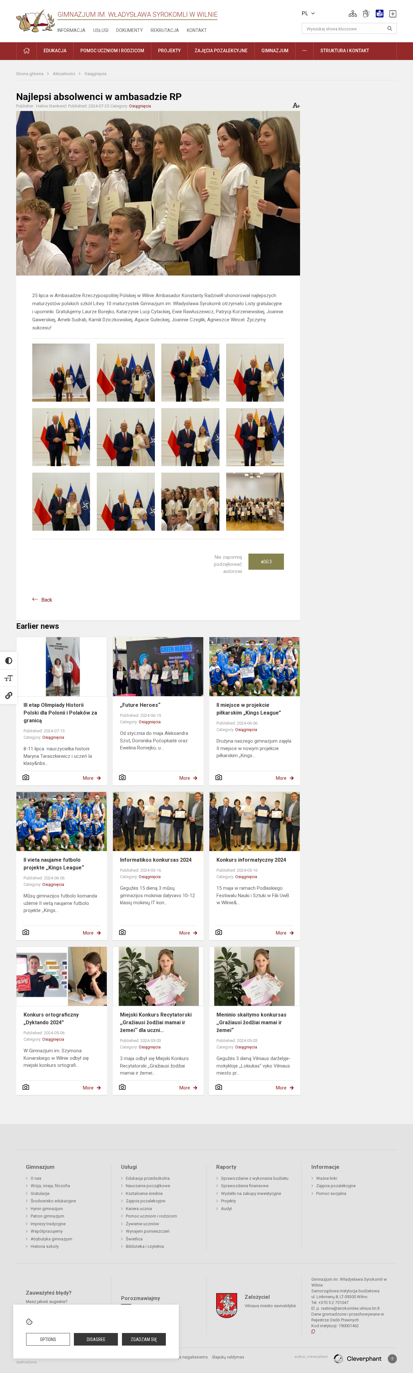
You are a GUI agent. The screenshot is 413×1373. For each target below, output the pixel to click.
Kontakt (197, 30)
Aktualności (64, 73)
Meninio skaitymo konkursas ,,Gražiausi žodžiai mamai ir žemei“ (252, 1022)
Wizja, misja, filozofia (50, 1185)
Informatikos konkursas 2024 (156, 860)
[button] (352, 13)
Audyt (226, 1208)
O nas (36, 1178)
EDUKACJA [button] (55, 50)
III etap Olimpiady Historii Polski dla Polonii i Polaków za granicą (60, 713)
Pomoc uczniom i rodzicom (151, 1216)
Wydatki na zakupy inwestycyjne (251, 1193)
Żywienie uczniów (142, 1223)
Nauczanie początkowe (148, 1185)
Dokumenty (129, 30)
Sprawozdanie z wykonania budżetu (254, 1178)
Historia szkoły (45, 1246)
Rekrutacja (165, 30)
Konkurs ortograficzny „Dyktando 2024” (51, 1019)
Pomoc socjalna (331, 1193)
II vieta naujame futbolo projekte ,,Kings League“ (54, 864)
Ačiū (266, 562)
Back (46, 600)
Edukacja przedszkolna (148, 1178)
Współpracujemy (47, 1231)
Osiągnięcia (95, 73)
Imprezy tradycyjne (48, 1223)
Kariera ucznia (139, 1208)
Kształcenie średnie (144, 1193)
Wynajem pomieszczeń (147, 1231)
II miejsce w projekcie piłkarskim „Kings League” (249, 709)
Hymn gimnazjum (47, 1208)
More (88, 778)
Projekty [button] (169, 50)
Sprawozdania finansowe (244, 1185)
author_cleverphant (311, 1357)
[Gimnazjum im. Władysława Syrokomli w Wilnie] (35, 19)
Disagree (96, 1339)
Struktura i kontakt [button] (344, 50)
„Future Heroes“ (140, 705)
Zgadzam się (144, 1339)
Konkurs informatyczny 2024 (251, 860)
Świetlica (134, 1239)
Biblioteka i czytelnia (145, 1246)
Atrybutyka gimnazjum (51, 1239)
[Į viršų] (392, 1358)
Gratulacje (40, 1193)
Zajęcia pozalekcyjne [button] (221, 50)
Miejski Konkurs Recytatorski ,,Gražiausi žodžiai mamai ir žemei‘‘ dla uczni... (156, 1022)
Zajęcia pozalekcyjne (145, 1200)
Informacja (71, 30)
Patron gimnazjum (47, 1216)
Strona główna (30, 73)
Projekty (228, 1200)
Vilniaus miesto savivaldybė (270, 1305)
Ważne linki (326, 1178)
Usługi (100, 30)
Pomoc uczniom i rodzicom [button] (112, 50)
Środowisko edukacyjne (53, 1200)
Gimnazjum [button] (274, 50)
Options (48, 1339)
